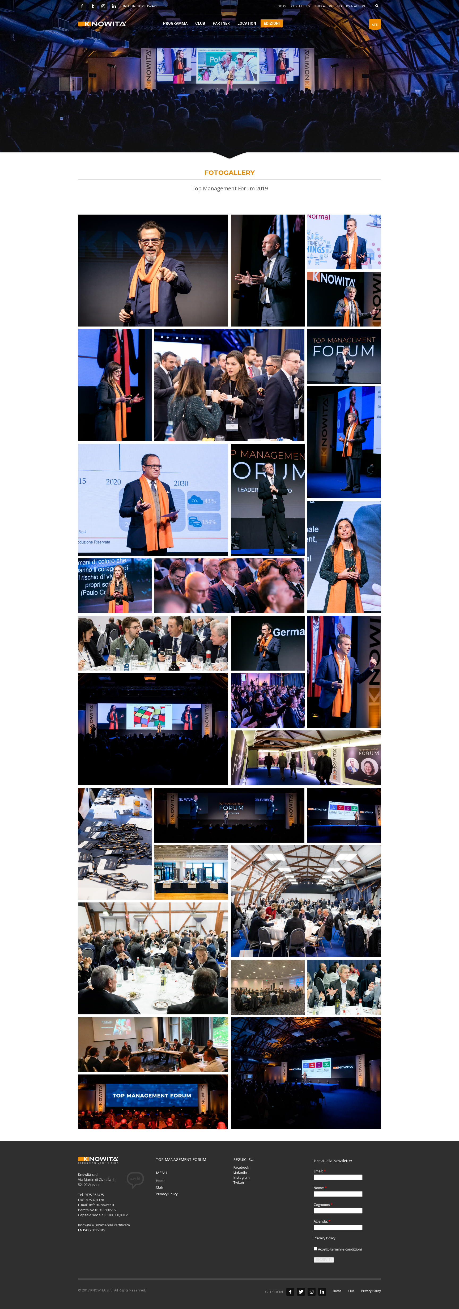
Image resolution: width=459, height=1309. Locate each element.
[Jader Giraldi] (268, 499)
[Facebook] (82, 6)
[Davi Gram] (344, 671)
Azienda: (322, 1221)
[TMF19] (306, 758)
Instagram (241, 1177)
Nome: (320, 1187)
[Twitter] (93, 6)
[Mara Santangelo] (115, 585)
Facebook (241, 1167)
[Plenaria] (153, 1102)
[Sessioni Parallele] (268, 987)
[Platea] (229, 585)
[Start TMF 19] (153, 270)
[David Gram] (344, 242)
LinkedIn (240, 1172)
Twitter (238, 1182)
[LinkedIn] (114, 6)
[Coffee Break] (229, 385)
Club (159, 1187)
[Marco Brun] (153, 499)
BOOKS (281, 6)
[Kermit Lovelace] (344, 442)
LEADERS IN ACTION (351, 6)
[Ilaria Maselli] (115, 385)
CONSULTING (300, 6)
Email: (320, 1171)
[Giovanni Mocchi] (344, 356)
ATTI (375, 25)
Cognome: (323, 1204)
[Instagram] (103, 6)
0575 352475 (94, 1194)
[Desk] (191, 872)
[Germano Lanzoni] (268, 643)
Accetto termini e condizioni (339, 1249)
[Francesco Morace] (344, 299)
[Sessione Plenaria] (306, 1073)
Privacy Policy (167, 1193)
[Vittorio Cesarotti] (268, 270)
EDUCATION (323, 6)
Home (160, 1180)
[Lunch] (153, 643)
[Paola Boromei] (344, 557)
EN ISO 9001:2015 (91, 1230)
